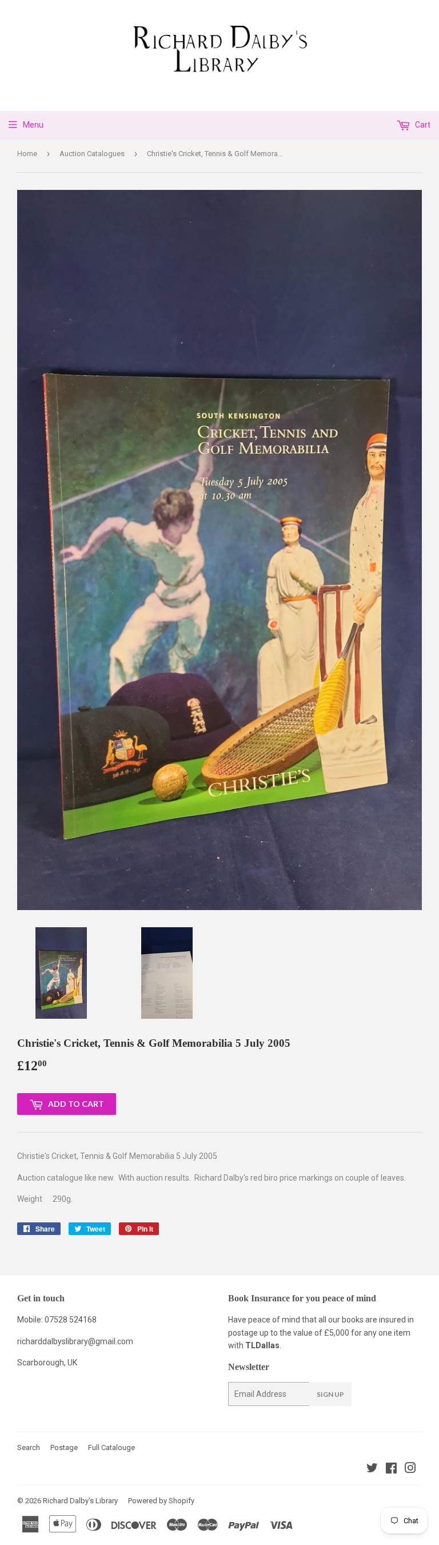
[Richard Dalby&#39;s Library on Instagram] (410, 1469)
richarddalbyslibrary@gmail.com (75, 1341)
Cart (421, 124)
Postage (64, 1447)
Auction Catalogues (92, 153)
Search (28, 1447)
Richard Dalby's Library (80, 1500)
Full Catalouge (111, 1447)
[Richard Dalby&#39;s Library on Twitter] (372, 1469)
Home (27, 153)
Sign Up (330, 1394)
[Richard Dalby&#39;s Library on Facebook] (391, 1469)
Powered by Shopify (161, 1500)
